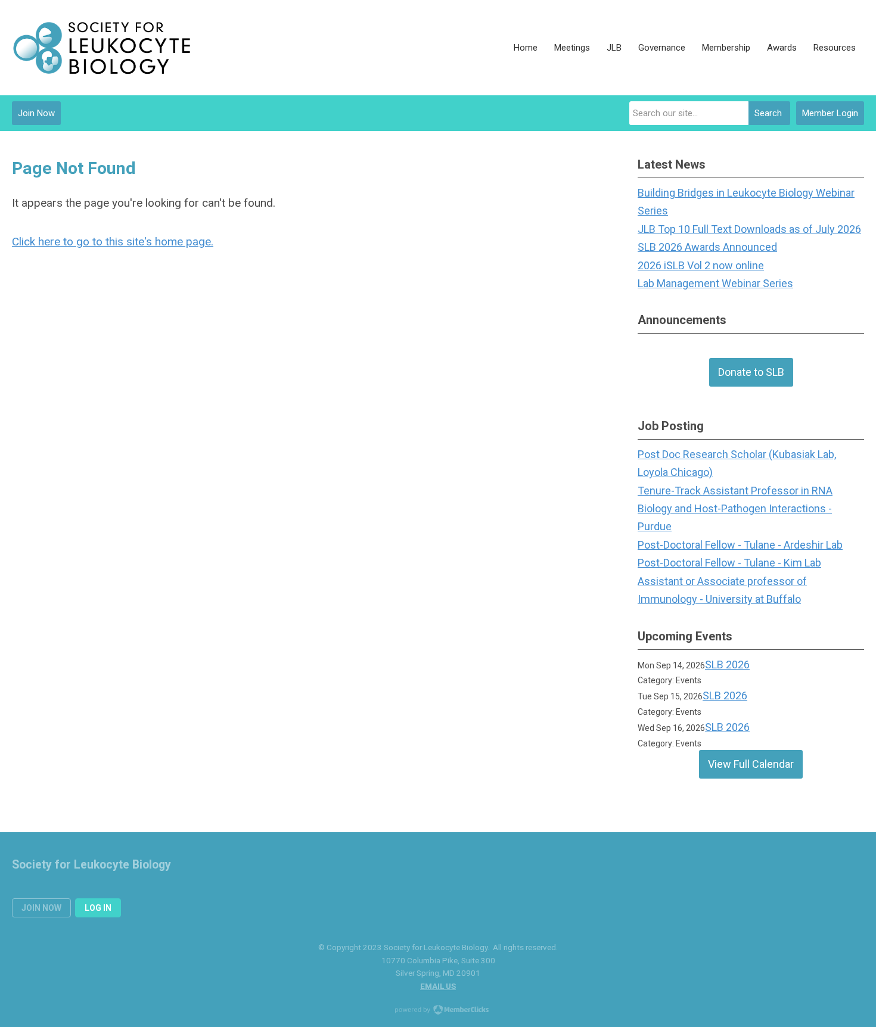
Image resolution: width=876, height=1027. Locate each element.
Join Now (36, 113)
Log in (98, 908)
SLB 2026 (727, 664)
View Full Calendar (751, 764)
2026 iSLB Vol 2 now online (701, 265)
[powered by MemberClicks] (438, 1011)
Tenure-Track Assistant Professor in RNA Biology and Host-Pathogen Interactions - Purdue (735, 508)
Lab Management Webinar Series (715, 283)
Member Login (830, 113)
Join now (41, 908)
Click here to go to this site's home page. (112, 241)
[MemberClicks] (101, 47)
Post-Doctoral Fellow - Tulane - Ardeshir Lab (740, 545)
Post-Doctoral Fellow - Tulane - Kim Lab (729, 562)
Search (768, 113)
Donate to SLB (751, 372)
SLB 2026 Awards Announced (707, 247)
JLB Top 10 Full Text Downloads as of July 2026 (749, 229)
